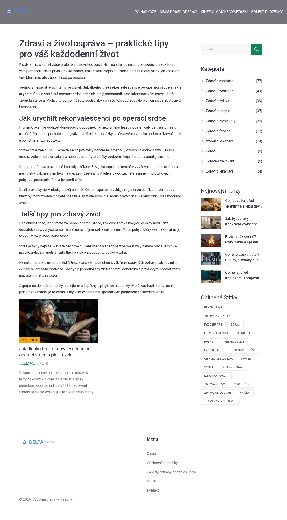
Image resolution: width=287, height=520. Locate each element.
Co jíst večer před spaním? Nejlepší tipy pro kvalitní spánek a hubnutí (242, 204)
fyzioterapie (213, 324)
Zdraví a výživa (234, 101)
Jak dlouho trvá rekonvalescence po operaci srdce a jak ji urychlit (55, 352)
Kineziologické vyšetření (224, 12)
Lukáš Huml (28, 363)
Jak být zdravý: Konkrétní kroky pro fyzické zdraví (241, 221)
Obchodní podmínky (162, 463)
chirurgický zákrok (218, 358)
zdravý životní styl (218, 316)
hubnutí (209, 341)
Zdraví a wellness (234, 91)
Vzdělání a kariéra (234, 141)
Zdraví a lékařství (234, 171)
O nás (151, 454)
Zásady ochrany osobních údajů (171, 472)
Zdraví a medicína (234, 81)
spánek (246, 358)
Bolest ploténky (267, 12)
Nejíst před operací (178, 12)
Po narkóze (145, 12)
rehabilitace (213, 307)
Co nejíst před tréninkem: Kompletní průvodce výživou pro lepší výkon (242, 275)
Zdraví (234, 151)
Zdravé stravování (234, 161)
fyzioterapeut (214, 350)
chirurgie (244, 333)
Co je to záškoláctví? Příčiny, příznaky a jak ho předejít (242, 257)
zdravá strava (215, 384)
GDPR (151, 481)
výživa (208, 367)
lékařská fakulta (216, 375)
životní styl (242, 384)
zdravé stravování (218, 392)
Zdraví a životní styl (234, 121)
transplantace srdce (219, 401)
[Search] (256, 49)
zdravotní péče (244, 350)
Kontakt (153, 490)
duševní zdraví (232, 367)
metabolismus (234, 341)
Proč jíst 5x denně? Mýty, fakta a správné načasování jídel (242, 239)
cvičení (245, 392)
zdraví (235, 324)
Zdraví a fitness (234, 131)
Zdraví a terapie (234, 111)
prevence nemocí (216, 333)
